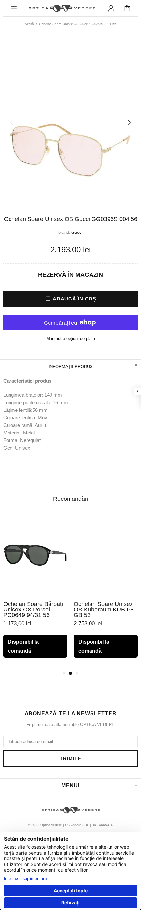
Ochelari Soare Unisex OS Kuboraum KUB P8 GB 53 (104, 609)
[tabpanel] (35, 591)
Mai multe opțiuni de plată (70, 338)
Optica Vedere (61, 8)
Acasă (29, 24)
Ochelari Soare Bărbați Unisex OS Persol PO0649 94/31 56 (33, 609)
